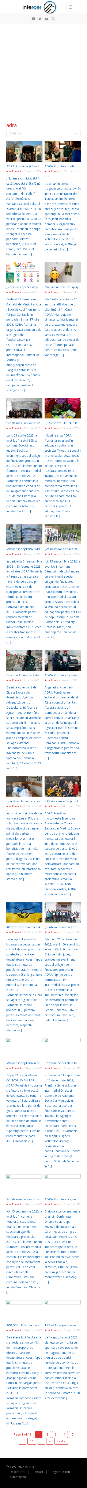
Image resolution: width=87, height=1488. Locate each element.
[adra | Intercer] (42, 6)
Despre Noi (17, 1472)
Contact (38, 1472)
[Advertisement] (43, 70)
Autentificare (18, 1477)
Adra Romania (14, 171)
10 (32, 1441)
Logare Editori (60, 1472)
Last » (61, 1441)
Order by (16, 133)
